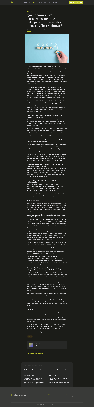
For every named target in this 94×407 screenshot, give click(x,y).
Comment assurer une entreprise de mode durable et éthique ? (58, 374)
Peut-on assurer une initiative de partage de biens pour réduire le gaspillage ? (34, 383)
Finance (49, 2)
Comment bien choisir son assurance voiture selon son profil (59, 379)
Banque (40, 2)
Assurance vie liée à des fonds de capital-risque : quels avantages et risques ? (33, 379)
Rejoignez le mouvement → (76, 2)
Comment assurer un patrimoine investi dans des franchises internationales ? (59, 383)
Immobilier (55, 2)
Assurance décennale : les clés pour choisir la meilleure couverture (59, 370)
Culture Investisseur (20, 395)
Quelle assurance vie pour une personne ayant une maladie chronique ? (34, 374)
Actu (30, 2)
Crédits (44, 2)
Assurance (34, 2)
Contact (68, 399)
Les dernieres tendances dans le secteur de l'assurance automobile (33, 370)
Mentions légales (69, 396)
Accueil (25, 2)
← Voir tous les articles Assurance (35, 353)
